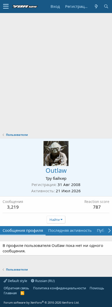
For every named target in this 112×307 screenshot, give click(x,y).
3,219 (13, 207)
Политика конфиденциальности (59, 288)
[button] (6, 6)
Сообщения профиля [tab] (23, 230)
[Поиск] (106, 6)
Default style (17, 280)
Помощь (97, 288)
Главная (10, 293)
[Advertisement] (56, 71)
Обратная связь (16, 288)
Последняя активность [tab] (70, 230)
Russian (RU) (44, 280)
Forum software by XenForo (41, 302)
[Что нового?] (96, 6)
